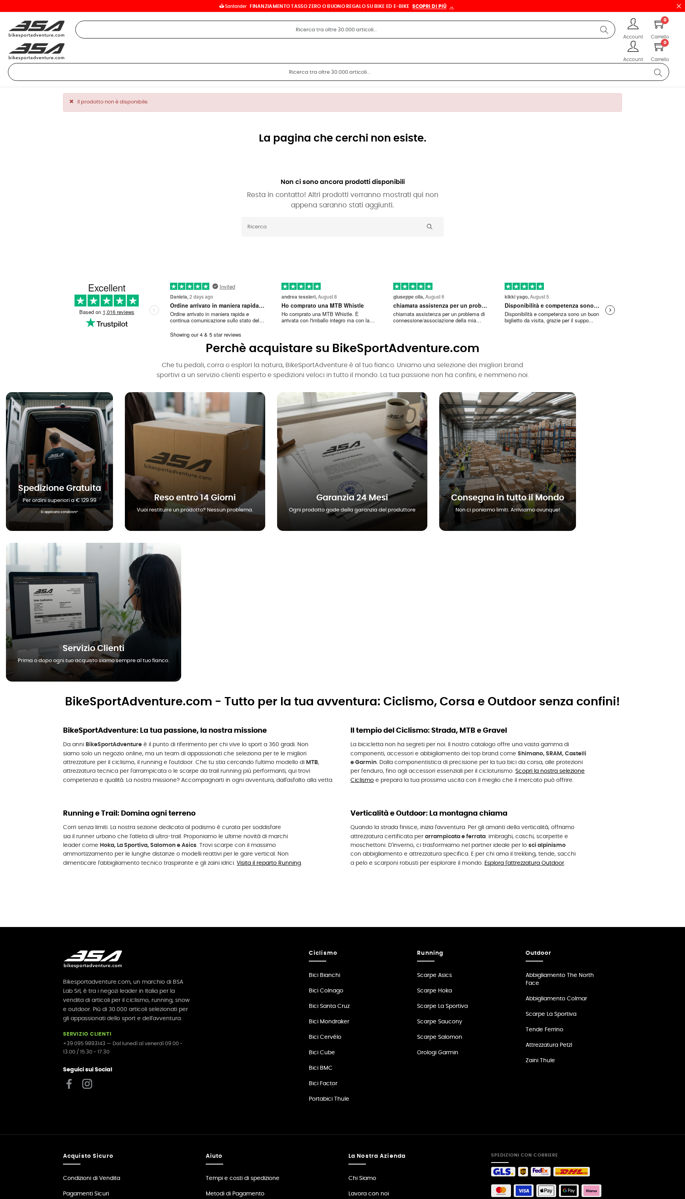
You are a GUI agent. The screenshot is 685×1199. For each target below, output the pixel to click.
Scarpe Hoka (434, 991)
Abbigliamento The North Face (560, 979)
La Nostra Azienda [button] (377, 1156)
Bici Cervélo (325, 1037)
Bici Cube (322, 1052)
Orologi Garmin (437, 1052)
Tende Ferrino (544, 1029)
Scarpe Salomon (439, 1037)
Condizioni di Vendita (91, 1178)
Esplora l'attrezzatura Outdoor (524, 863)
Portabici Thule (329, 1099)
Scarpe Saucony (439, 1022)
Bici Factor (323, 1083)
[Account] (633, 24)
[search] (604, 29)
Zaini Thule (540, 1060)
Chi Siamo (362, 1178)
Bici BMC (321, 1068)
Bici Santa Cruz (329, 1006)
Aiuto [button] (214, 1156)
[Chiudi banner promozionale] (678, 6)
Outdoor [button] (539, 953)
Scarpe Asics (434, 975)
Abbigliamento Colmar (556, 999)
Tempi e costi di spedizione (242, 1178)
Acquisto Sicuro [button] (88, 1156)
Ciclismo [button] (323, 953)
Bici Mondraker (329, 1022)
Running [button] (430, 953)
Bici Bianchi (324, 975)
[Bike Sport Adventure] (36, 29)
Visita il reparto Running (269, 863)
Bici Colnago (326, 991)
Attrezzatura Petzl (549, 1045)
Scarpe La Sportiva (442, 1006)
